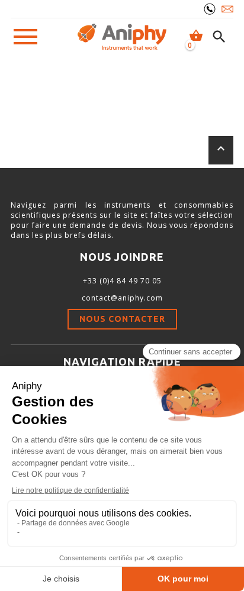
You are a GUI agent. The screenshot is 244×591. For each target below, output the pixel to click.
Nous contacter (122, 319)
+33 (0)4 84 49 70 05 (122, 281)
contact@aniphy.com (122, 298)
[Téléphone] (210, 9)
